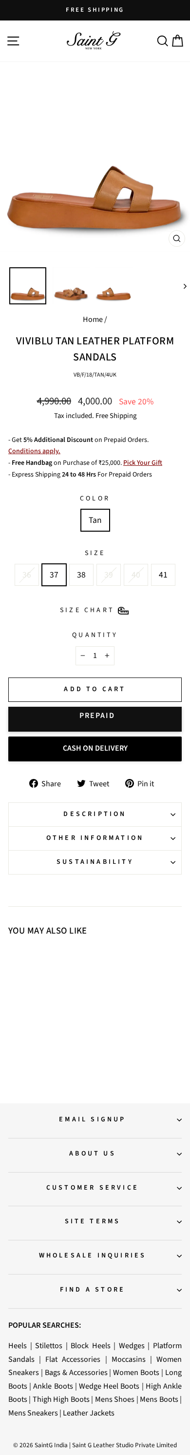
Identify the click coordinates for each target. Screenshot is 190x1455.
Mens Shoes (114, 1399)
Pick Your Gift (142, 463)
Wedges (132, 1345)
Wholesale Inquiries (93, 1255)
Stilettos (48, 1345)
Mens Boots (159, 1399)
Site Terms (93, 1221)
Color (95, 498)
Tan (95, 520)
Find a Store (92, 1290)
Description (94, 814)
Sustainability (95, 862)
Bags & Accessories (76, 1372)
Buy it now (95, 719)
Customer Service (92, 1188)
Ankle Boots (53, 1386)
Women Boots (136, 1372)
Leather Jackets (88, 1412)
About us (92, 1153)
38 (81, 575)
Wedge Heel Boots (109, 1386)
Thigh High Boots (61, 1399)
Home (93, 319)
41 (163, 575)
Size (95, 553)
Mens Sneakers (33, 1412)
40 (136, 575)
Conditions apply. (34, 451)
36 (26, 575)
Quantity (95, 635)
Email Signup (92, 1119)
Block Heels (91, 1345)
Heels (17, 1345)
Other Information (95, 838)
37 (54, 575)
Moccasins (129, 1359)
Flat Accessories (72, 1359)
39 (108, 575)
